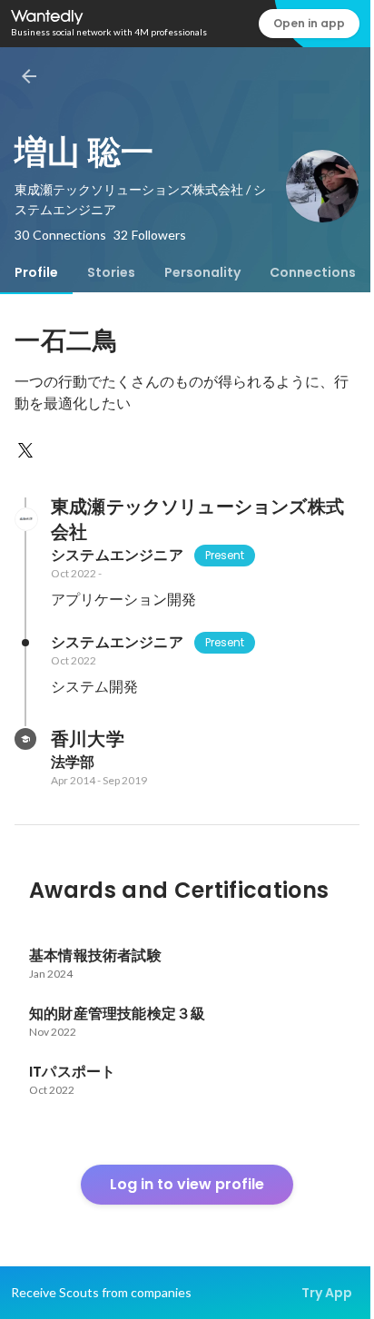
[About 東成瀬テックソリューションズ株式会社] (25, 519)
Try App (326, 1293)
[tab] (36, 272)
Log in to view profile (187, 1184)
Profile (36, 272)
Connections (313, 272)
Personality (202, 272)
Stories (111, 272)
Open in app (309, 23)
